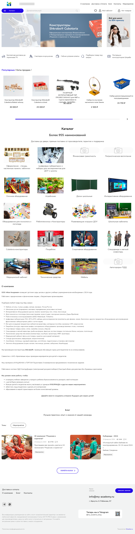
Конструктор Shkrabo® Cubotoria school (41, 101)
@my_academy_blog (93, 515)
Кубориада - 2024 (110, 436)
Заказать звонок (124, 490)
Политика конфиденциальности (13, 529)
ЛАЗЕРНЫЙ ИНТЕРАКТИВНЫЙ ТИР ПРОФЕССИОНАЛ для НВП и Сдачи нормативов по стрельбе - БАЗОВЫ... (67, 97)
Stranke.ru (129, 529)
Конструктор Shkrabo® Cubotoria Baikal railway (13, 101)
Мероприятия (18, 425)
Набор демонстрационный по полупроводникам (121, 97)
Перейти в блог (67, 471)
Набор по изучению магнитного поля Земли (94, 101)
